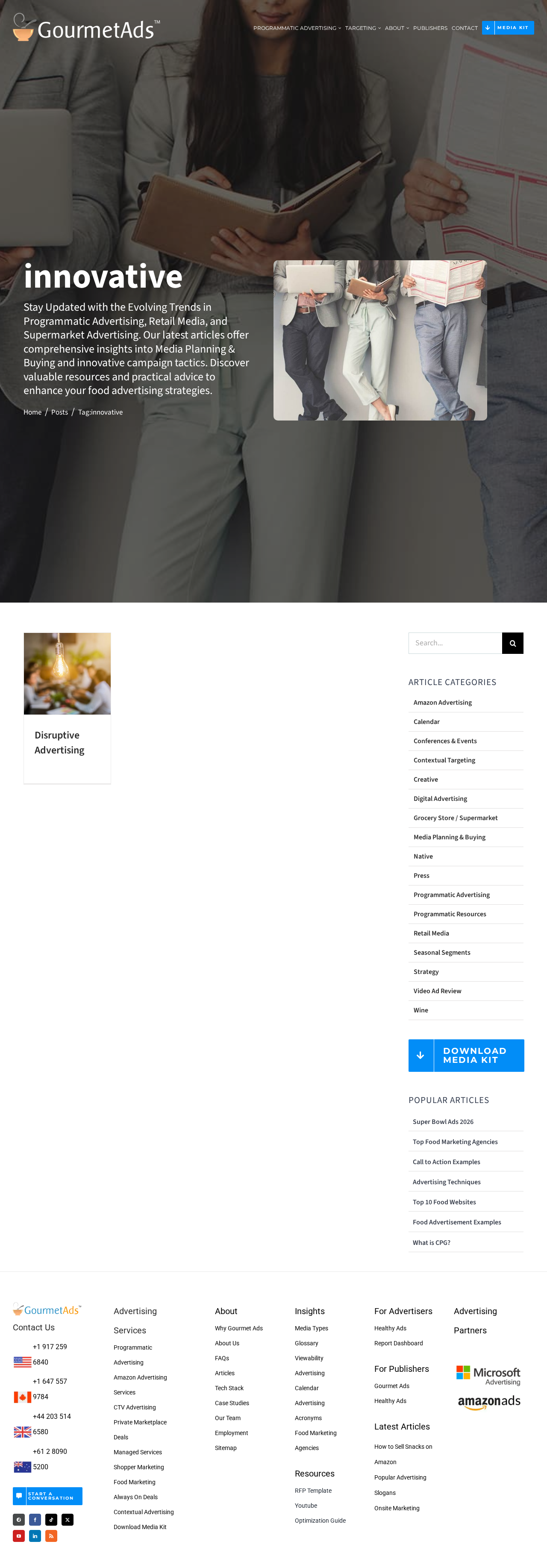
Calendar (427, 722)
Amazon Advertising (443, 702)
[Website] (19, 1520)
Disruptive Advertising (59, 743)
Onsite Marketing (397, 1508)
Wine (421, 1010)
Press (421, 875)
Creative (426, 779)
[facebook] (35, 1520)
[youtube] (19, 1536)
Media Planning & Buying (449, 837)
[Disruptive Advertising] (67, 674)
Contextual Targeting (444, 760)
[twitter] (68, 1520)
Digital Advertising (440, 798)
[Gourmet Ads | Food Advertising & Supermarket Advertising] (47, 1305)
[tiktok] (51, 1520)
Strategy (426, 972)
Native (423, 856)
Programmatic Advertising (452, 895)
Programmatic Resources (450, 914)
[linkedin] (35, 1536)
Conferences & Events (445, 741)
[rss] (51, 1536)
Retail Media (431, 933)
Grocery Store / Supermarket (456, 818)
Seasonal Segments (442, 952)
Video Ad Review (438, 991)
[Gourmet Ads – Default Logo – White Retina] (86, 12)
